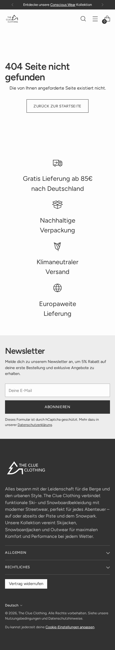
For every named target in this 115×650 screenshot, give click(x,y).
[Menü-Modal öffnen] (95, 19)
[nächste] (102, 4)
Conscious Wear (62, 5)
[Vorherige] (12, 4)
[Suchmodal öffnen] (83, 19)
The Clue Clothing (32, 613)
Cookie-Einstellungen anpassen (69, 627)
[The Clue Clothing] (12, 19)
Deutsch (11, 605)
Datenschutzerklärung (35, 425)
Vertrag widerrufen (26, 583)
